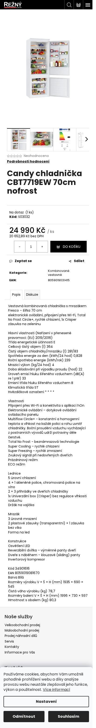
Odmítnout (24, 716)
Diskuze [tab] (32, 294)
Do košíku (71, 246)
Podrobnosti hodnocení (28, 161)
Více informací (56, 689)
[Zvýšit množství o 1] (42, 246)
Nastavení (46, 701)
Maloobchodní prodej (22, 630)
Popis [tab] (16, 294)
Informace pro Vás (20, 652)
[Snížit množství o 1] (19, 246)
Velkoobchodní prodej (22, 625)
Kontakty (12, 646)
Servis (9, 641)
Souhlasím (68, 716)
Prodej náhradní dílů (21, 635)
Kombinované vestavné (58, 273)
